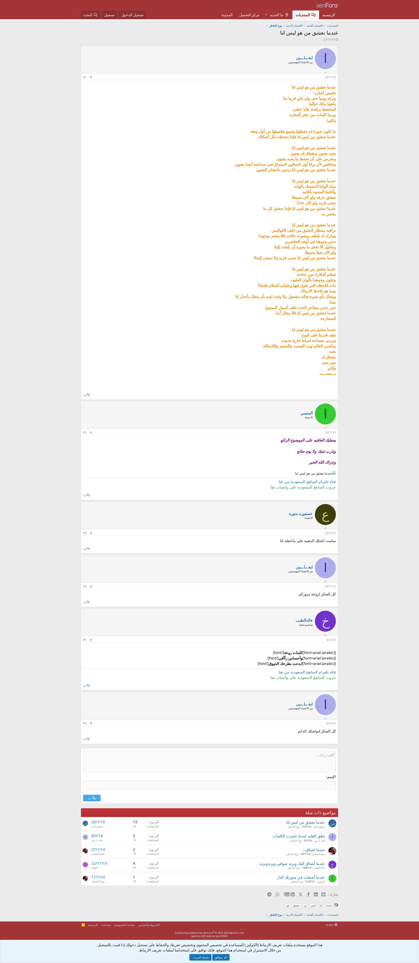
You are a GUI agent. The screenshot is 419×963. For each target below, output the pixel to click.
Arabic (330, 925)
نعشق (296, 905)
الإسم (331, 776)
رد (84, 394)
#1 (84, 77)
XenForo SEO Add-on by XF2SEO (209, 936)
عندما (329, 905)
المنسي (320, 881)
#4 (84, 586)
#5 (84, 640)
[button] (266, 14)
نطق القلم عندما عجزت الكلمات (299, 835)
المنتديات (303, 14)
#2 (84, 432)
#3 (84, 533)
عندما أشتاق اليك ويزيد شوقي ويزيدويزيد (292, 863)
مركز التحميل (249, 14)
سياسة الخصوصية (124, 925)
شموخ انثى (319, 827)
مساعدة (106, 925)
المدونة (227, 14)
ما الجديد (276, 14)
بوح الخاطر (294, 827)
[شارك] (91, 77)
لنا (321, 905)
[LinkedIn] (293, 894)
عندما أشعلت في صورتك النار (301, 877)
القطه (94, 867)
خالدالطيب (319, 868)
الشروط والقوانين (149, 925)
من (305, 905)
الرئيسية (328, 14)
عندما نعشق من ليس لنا (305, 822)
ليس (313, 905)
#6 (84, 723)
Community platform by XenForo (209, 932)
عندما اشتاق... (313, 849)
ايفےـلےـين (304, 57)
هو (288, 905)
